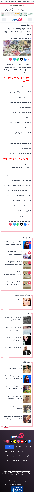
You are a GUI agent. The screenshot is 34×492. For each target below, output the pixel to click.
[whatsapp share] (17, 59)
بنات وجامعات (16, 460)
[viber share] (14, 59)
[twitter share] (21, 59)
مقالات (29, 465)
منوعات (20, 451)
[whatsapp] (10, 59)
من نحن (27, 481)
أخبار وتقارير (9, 447)
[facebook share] (25, 59)
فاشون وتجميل (26, 460)
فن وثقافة (13, 451)
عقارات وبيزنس (17, 456)
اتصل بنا (7, 481)
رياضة (9, 456)
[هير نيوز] (17, 435)
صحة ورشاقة (27, 456)
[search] (4, 19)
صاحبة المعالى (19, 447)
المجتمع (22, 465)
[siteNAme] (17, 19)
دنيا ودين (7, 460)
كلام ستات (28, 451)
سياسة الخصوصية (17, 481)
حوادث (6, 451)
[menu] (30, 19)
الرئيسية (28, 447)
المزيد (6, 309)
